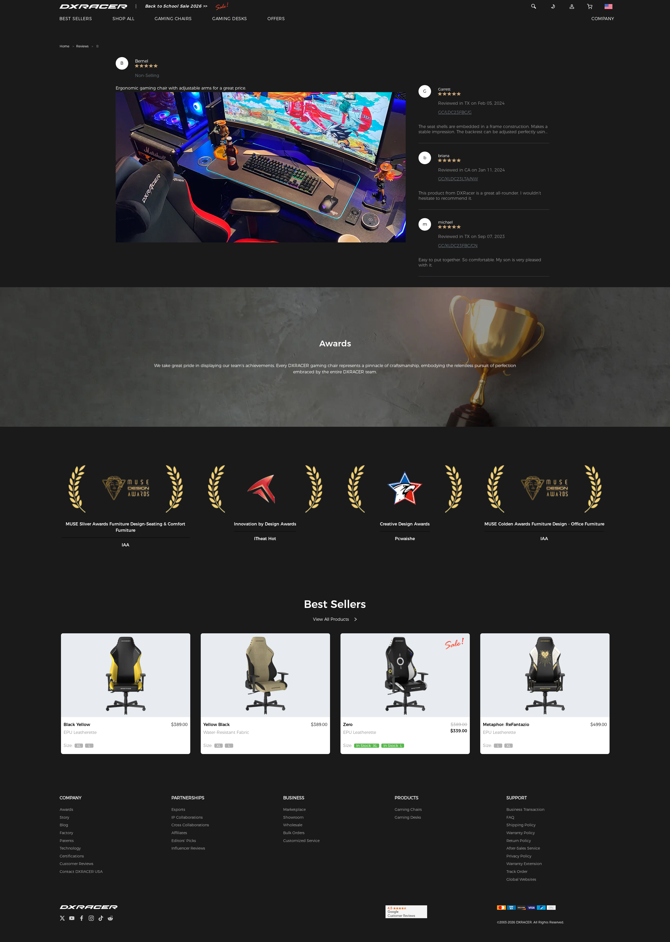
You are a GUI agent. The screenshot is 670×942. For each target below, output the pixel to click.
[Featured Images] (261, 167)
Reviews (82, 46)
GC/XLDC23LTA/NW (458, 178)
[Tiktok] (103, 919)
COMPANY (602, 18)
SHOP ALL (123, 18)
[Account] (572, 6)
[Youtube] (74, 919)
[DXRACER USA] (93, 6)
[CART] (590, 6)
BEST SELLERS (75, 18)
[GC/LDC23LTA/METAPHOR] (545, 675)
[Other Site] (608, 6)
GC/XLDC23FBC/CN (458, 245)
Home (64, 46)
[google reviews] (406, 911)
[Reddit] (112, 919)
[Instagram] (93, 919)
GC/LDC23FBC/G (455, 112)
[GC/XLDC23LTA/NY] (125, 675)
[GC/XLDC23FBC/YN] (265, 675)
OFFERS (276, 18)
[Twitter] (64, 919)
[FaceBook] (83, 919)
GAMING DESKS (229, 18)
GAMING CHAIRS (173, 18)
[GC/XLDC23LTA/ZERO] (405, 675)
